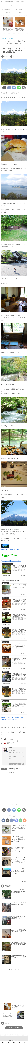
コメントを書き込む (14, 1027)
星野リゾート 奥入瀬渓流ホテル (10, 549)
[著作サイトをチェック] (10, 764)
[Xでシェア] (4, 87)
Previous (1, 24)
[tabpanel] (8, 24)
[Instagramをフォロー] (17, 764)
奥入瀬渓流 (11, 768)
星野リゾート (18, 768)
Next (27, 24)
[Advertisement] (14, 787)
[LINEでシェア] (19, 87)
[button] (24, 87)
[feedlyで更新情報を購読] (20, 764)
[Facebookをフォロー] (15, 764)
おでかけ (4, 768)
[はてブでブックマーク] (14, 87)
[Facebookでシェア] (9, 87)
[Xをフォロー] (12, 764)
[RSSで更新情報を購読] (23, 764)
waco (10, 747)
